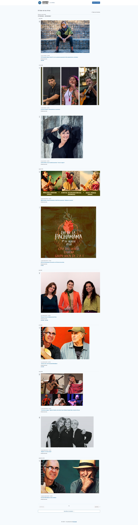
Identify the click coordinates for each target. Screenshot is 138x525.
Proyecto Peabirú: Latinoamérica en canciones (50, 109)
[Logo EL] (52, 2)
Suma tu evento (96, 2)
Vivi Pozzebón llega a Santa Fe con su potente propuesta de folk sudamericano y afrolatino (59, 57)
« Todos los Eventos (95, 12)
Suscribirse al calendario (68, 511)
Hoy (69, 505)
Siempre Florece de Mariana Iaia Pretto (49, 317)
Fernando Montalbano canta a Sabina (48, 497)
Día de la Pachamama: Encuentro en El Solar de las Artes (52, 262)
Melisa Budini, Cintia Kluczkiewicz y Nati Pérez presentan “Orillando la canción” (57, 200)
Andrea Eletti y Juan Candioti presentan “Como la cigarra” (53, 162)
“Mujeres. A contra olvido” (46, 451)
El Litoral (75, 521)
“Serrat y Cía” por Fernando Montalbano (49, 363)
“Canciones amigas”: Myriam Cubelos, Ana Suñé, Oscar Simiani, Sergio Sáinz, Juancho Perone (60, 410)
